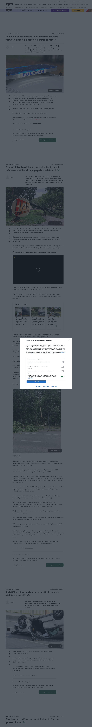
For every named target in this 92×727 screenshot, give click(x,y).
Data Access (46, 386)
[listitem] (46, 359)
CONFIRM (36, 381)
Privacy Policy (54, 386)
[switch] (62, 362)
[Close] (69, 340)
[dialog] (46, 363)
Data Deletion (38, 386)
